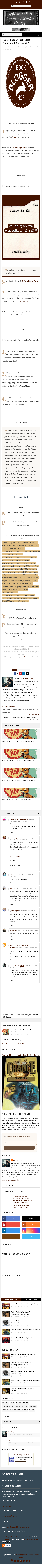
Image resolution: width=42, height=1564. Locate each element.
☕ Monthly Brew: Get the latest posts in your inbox (18, 1137)
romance (5, 1409)
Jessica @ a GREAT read (18, 838)
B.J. (17, 1457)
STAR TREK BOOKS (21, 1205)
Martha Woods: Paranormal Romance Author (18, 1480)
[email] (26, 2)
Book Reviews (11, 1299)
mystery (24, 1406)
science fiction (15, 1409)
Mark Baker (14, 910)
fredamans (14, 874)
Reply (11, 832)
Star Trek (5, 1402)
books (12, 1402)
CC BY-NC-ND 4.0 (31, 1539)
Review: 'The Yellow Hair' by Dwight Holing (24, 1304)
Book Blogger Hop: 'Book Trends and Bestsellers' (18, 741)
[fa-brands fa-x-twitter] (12, 1560)
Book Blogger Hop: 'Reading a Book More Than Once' (19, 760)
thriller (25, 1409)
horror (25, 1402)
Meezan (13, 931)
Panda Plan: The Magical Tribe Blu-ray (15, 1044)
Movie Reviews (31, 1299)
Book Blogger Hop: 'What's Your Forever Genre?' (17, 799)
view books (30, 1465)
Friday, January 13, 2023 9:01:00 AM (25, 888)
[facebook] (14, 2)
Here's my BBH (15, 856)
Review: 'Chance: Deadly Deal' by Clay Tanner (21, 1055)
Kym (11, 888)
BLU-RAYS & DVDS (21, 1198)
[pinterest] (23, 2)
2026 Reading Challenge (21, 1454)
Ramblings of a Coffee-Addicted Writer (17, 1537)
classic (18, 1402)
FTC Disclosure (8, 1506)
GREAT (18, 860)
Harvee (10, 1440)
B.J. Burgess (14, 965)
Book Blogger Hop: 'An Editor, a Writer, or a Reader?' (19, 780)
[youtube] (20, 2)
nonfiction (32, 1406)
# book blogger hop (23, 669)
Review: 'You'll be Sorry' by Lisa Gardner (23, 1338)
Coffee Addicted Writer (30, 281)
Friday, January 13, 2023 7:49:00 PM (27, 931)
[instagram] (17, 2)
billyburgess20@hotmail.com (18, 1527)
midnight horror (8, 1406)
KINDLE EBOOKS (21, 1203)
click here (27, 657)
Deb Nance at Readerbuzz (19, 819)
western (32, 1409)
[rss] (29, 2)
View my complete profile (10, 1180)
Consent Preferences (9, 1516)
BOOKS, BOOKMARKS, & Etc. (21, 1200)
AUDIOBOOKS (21, 1196)
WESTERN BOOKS (21, 1207)
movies (18, 1406)
